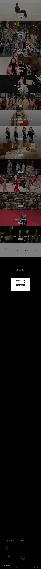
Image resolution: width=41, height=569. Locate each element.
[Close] (29, 278)
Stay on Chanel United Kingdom (20, 288)
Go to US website (20, 285)
